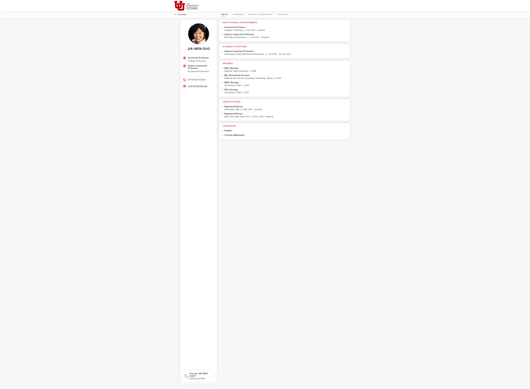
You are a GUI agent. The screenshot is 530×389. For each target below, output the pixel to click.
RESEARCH (238, 14)
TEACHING (282, 14)
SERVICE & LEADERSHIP (260, 14)
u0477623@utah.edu (197, 86)
